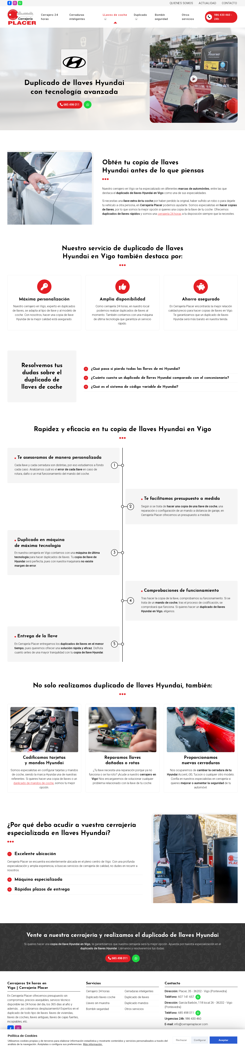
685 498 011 (186, 1012)
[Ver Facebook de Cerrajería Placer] (9, 3)
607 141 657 (186, 996)
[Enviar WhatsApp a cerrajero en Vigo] (87, 104)
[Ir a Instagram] (15, 3)
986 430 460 (193, 1018)
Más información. (93, 1044)
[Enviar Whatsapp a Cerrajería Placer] (20, 3)
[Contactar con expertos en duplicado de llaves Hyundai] (136, 958)
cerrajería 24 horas (169, 213)
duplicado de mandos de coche (33, 783)
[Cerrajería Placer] (21, 17)
